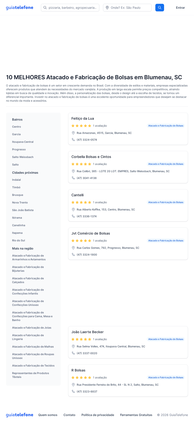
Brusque (17, 194)
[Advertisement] (97, 44)
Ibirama (17, 217)
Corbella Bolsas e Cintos (91, 157)
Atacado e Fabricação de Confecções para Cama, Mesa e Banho (32, 316)
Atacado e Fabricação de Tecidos (33, 365)
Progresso (19, 149)
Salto (15, 164)
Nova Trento (20, 202)
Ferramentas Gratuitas (136, 415)
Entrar (180, 7)
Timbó (16, 187)
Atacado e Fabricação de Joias (31, 327)
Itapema (17, 232)
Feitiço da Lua (82, 118)
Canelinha (18, 225)
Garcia (16, 134)
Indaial (16, 179)
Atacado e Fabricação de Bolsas (165, 125)
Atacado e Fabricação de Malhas (33, 346)
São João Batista (23, 210)
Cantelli (77, 195)
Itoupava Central (23, 141)
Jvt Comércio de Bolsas (90, 233)
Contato (69, 415)
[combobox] (127, 7)
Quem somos (47, 415)
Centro (16, 126)
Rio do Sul (18, 240)
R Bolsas (78, 370)
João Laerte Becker (87, 332)
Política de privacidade (97, 415)
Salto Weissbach (23, 157)
